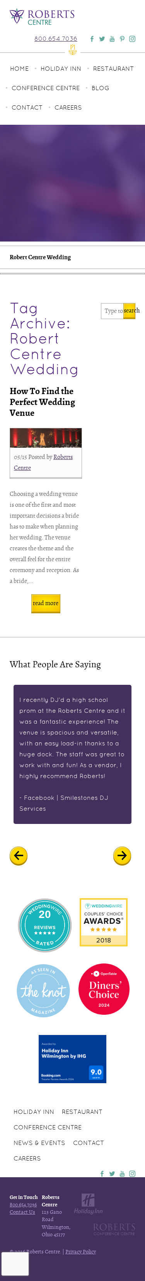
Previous (24, 856)
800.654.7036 (55, 39)
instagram (132, 1174)
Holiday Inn (61, 68)
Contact (27, 107)
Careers (68, 107)
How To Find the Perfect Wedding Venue (42, 402)
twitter (112, 1174)
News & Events (39, 1143)
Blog (100, 88)
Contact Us (22, 1212)
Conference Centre (46, 88)
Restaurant (113, 68)
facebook (102, 1174)
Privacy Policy (80, 1251)
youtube (122, 1174)
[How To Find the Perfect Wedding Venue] (46, 438)
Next (127, 856)
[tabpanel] (72, 754)
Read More (45, 603)
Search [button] (129, 310)
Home (19, 68)
